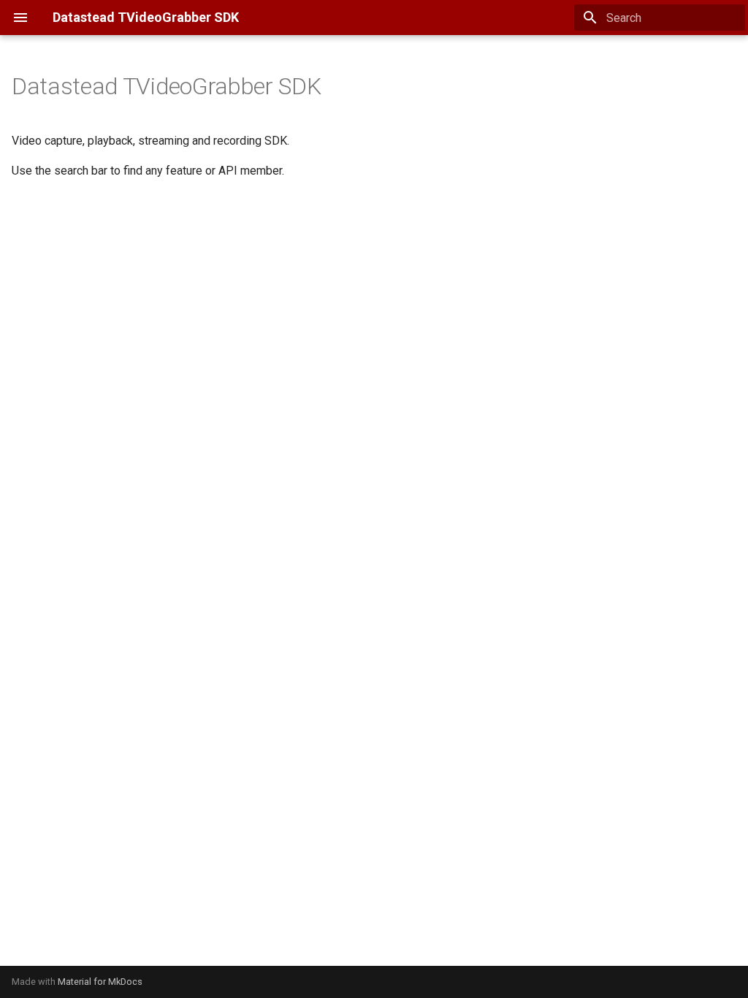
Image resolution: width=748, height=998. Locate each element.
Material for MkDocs (100, 981)
